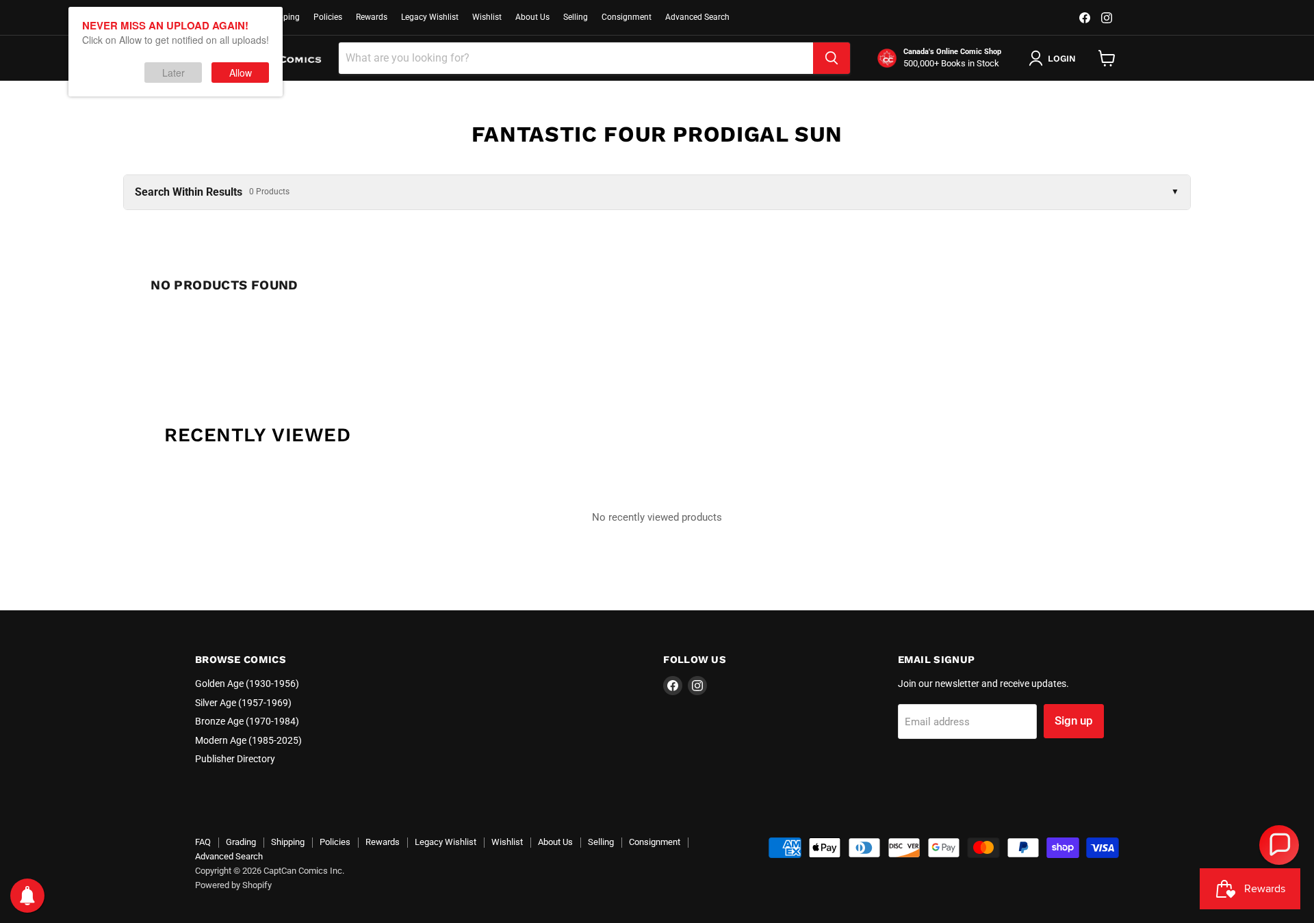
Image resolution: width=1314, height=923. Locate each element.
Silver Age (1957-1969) (243, 702)
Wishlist (487, 17)
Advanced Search (697, 17)
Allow (240, 72)
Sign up (1074, 720)
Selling (575, 17)
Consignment (627, 17)
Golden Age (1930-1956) (247, 683)
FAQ (203, 842)
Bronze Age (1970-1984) (247, 721)
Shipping (283, 17)
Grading (241, 842)
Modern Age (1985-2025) (248, 740)
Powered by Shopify (233, 885)
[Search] (831, 58)
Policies (327, 17)
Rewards (371, 17)
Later (173, 72)
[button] (1279, 845)
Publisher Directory (235, 758)
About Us (532, 17)
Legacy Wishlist (430, 17)
